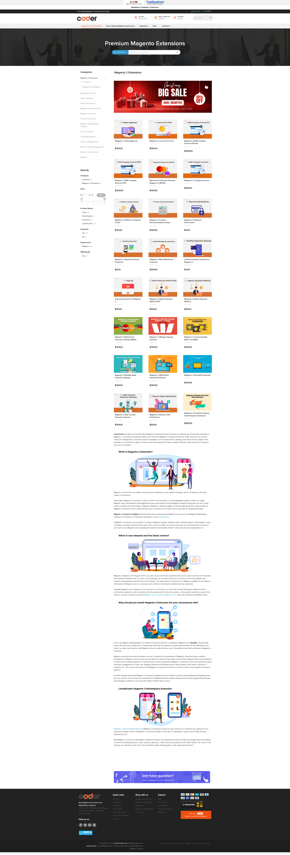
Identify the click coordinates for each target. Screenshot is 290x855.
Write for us (162, 812)
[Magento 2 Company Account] (197, 168)
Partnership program (165, 809)
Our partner (206, 843)
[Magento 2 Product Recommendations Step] (163, 208)
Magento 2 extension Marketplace (127, 729)
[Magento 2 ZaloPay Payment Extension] (128, 247)
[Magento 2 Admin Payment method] (163, 287)
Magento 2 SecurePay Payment (197, 375)
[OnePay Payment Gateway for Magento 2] (197, 247)
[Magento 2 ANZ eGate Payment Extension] (163, 364)
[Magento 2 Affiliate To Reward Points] (128, 208)
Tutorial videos (163, 806)
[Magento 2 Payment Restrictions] (197, 208)
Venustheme (88, 216)
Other (86, 212)
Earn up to (196, 814)
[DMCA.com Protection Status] (94, 833)
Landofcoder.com (121, 843)
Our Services (140, 812)
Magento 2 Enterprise (92, 183)
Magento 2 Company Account (196, 180)
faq (200, 843)
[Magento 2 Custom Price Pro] (163, 129)
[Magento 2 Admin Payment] (197, 287)
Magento (87, 246)
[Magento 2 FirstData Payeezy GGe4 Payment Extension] (197, 402)
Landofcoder (164, 517)
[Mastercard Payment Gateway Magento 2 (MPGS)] (163, 168)
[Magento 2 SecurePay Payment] (197, 364)
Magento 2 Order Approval (126, 141)
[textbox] (151, 52)
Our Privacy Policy (119, 812)
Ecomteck (87, 220)
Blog (159, 799)
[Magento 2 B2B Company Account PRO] (128, 168)
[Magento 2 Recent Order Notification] (163, 402)
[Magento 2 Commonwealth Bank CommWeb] (197, 326)
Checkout (87, 179)
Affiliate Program (191, 843)
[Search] (210, 17)
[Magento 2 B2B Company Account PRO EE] (197, 129)
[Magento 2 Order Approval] (128, 129)
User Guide (162, 802)
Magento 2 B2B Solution (144, 809)
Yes (85, 233)
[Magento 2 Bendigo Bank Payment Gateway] (128, 364)
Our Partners (117, 806)
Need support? (179, 843)
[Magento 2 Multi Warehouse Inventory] (163, 247)
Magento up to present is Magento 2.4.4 (160, 595)
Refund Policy (118, 809)
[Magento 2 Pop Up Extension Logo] (128, 287)
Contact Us (117, 802)
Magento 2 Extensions (143, 799)
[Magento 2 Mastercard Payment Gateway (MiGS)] (128, 326)
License (115, 819)
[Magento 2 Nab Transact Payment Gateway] (128, 402)
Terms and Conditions (120, 815)
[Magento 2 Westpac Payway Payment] (163, 326)
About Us (116, 799)
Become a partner (166, 843)
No (84, 237)
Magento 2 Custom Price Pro (162, 141)
